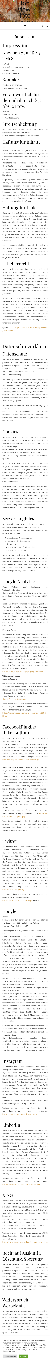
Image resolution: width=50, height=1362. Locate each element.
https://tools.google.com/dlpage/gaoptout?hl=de (22, 671)
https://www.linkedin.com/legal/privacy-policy (21, 1184)
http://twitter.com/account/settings (17, 900)
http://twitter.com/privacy (13, 889)
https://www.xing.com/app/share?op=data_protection (25, 1242)
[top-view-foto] (25, 9)
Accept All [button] (23, 1356)
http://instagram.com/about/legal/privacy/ (20, 1114)
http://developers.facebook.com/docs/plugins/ (21, 759)
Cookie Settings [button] (10, 1356)
